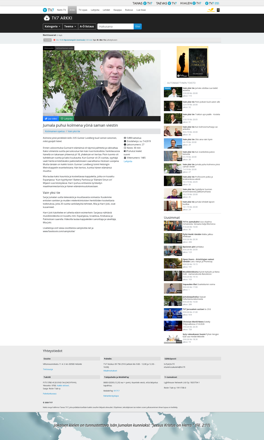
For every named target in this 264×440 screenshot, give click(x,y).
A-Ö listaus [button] (87, 26)
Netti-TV (61, 9)
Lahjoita (95, 9)
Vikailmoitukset (110, 370)
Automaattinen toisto (181, 82)
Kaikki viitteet (63, 385)
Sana (218, 10)
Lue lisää (141, 9)
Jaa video (52, 118)
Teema (69, 26)
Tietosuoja (48, 369)
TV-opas (83, 9)
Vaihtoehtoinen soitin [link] (64, 48)
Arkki (72, 9)
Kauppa (118, 9)
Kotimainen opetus (55, 131)
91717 (116, 390)
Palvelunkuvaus (50, 393)
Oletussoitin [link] (49, 48)
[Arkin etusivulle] (58, 17)
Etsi (137, 26)
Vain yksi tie (74, 131)
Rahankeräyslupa (111, 395)
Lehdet (106, 9)
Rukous (129, 9)
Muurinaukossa (211, 10)
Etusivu (49, 10)
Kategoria (51, 26)
